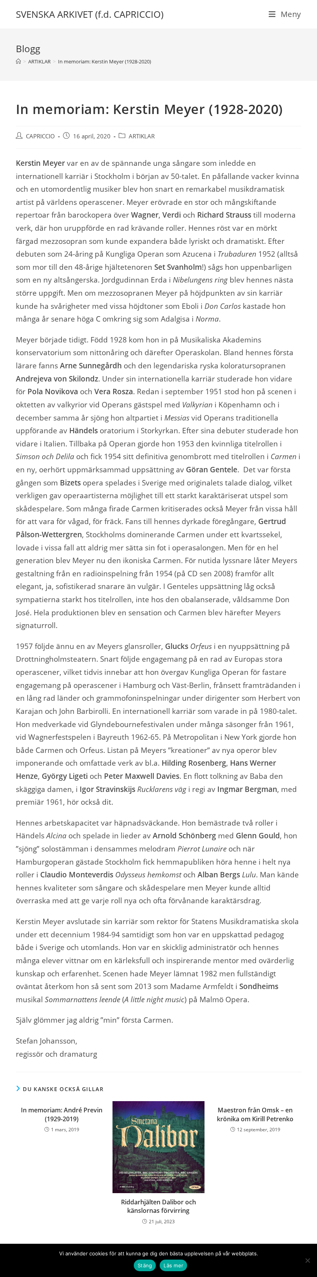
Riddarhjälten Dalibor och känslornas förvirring (158, 1206)
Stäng (145, 1265)
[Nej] (307, 1260)
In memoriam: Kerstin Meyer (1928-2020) (104, 61)
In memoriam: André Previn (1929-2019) (61, 1114)
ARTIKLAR (142, 136)
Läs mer (173, 1265)
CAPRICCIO (40, 136)
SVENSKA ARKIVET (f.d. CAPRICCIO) (90, 14)
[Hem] (18, 61)
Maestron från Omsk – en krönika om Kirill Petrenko (255, 1114)
